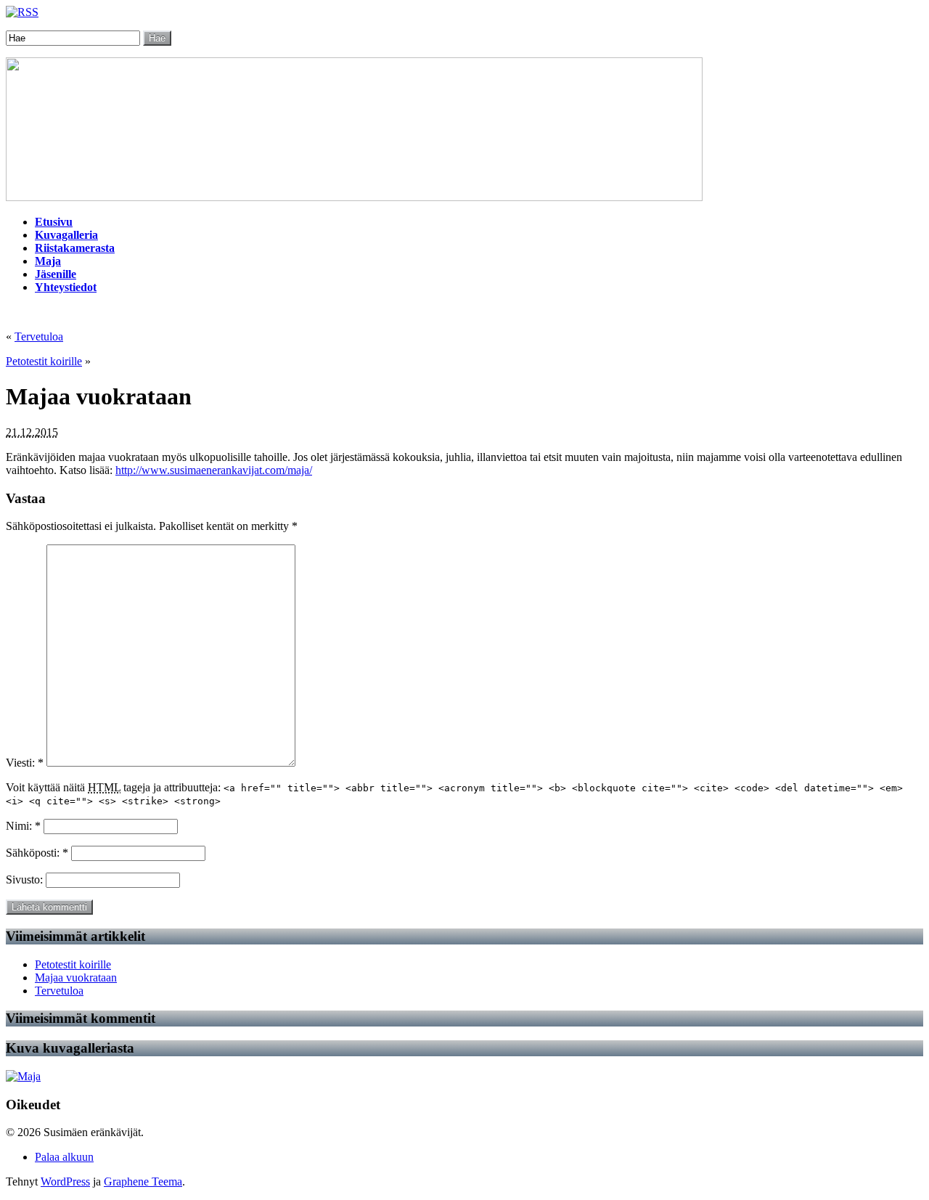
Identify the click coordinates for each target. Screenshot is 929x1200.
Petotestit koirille (44, 361)
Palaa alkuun (64, 1157)
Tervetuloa (39, 336)
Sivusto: (26, 879)
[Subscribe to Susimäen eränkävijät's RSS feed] (22, 12)
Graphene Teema (143, 1181)
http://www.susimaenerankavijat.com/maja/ (213, 470)
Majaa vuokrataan (76, 977)
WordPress (65, 1181)
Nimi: (23, 826)
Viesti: (25, 762)
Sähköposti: (37, 852)
